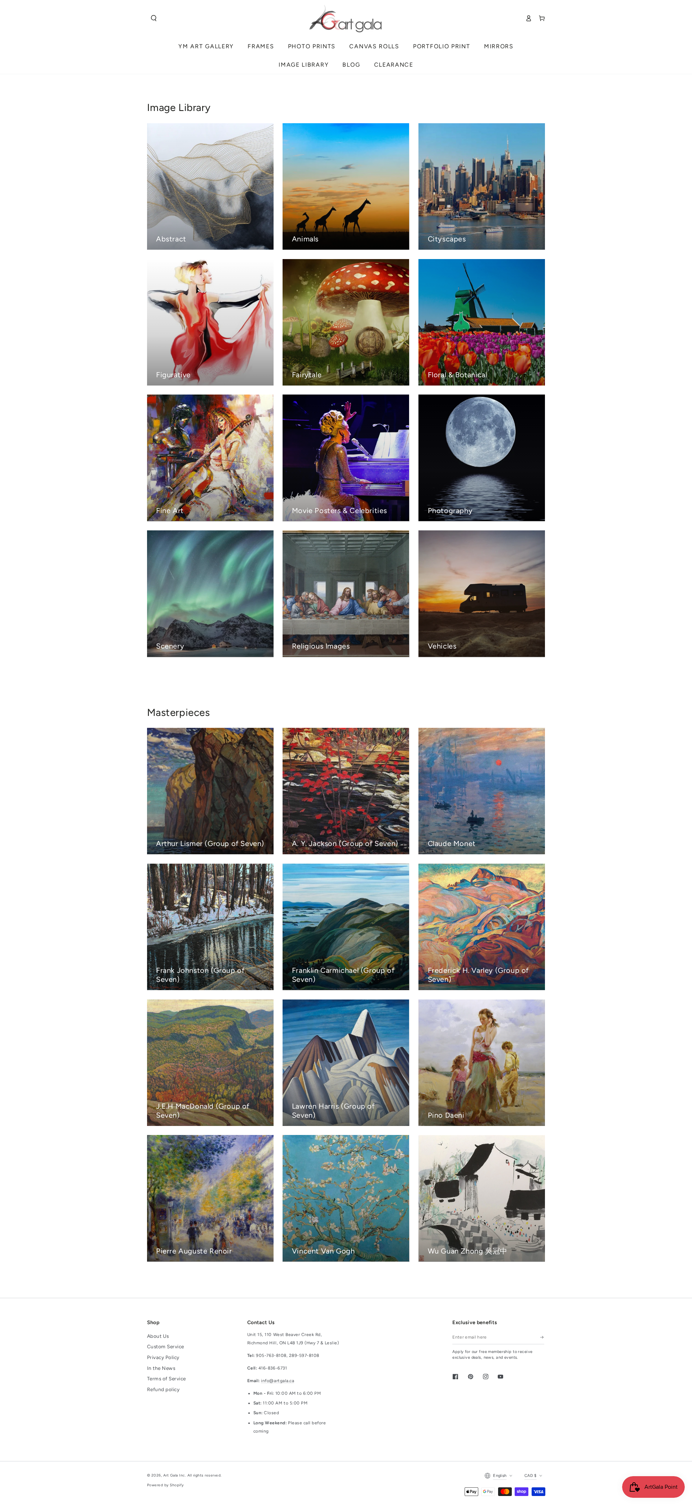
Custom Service (165, 1346)
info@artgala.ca (277, 1380)
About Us (158, 1336)
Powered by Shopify (165, 1485)
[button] (153, 18)
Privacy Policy (163, 1357)
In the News (161, 1368)
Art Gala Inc (174, 1475)
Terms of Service (166, 1378)
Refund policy (163, 1389)
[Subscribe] (542, 1337)
